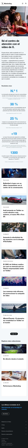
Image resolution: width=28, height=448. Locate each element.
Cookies (3, 440)
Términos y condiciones (7, 443)
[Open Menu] (22, 3)
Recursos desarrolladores (7, 431)
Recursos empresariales (7, 434)
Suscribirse (5, 413)
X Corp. (3, 424)
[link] (14, 181)
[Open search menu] (25, 3)
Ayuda (3, 428)
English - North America (7, 444)
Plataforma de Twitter (6, 421)
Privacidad (4, 441)
